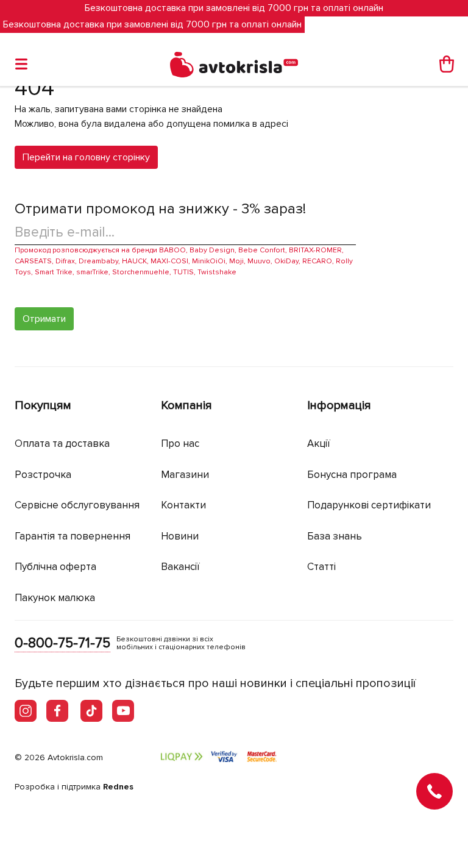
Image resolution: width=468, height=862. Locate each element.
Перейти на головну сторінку (86, 157)
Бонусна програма (352, 474)
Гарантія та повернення (72, 536)
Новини (180, 536)
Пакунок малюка (55, 597)
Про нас (180, 443)
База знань (334, 536)
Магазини (185, 474)
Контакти (183, 505)
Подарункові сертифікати (369, 505)
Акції (318, 443)
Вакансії (180, 566)
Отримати (44, 319)
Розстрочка (43, 474)
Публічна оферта (55, 566)
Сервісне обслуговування (77, 505)
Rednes (118, 787)
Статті (321, 566)
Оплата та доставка (62, 443)
